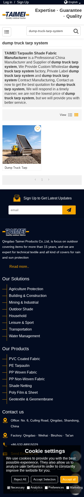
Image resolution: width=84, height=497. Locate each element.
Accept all (69, 479)
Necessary (18, 487)
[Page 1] (35, 179)
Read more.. (19, 266)
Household (17, 316)
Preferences (56, 487)
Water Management (24, 336)
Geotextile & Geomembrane (31, 399)
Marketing (76, 487)
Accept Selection (44, 479)
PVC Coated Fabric (24, 359)
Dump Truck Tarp (16, 167)
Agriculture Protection (26, 289)
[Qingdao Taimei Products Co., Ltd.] (15, 14)
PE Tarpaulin (19, 365)
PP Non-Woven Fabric (27, 379)
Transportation (20, 329)
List (70, 115)
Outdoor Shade (21, 309)
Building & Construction (28, 296)
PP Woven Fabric (23, 372)
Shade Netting (20, 386)
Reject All (20, 479)
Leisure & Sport (21, 322)
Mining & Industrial (24, 302)
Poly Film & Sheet (23, 392)
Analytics (36, 487)
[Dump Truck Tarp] (21, 144)
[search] (75, 30)
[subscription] (69, 209)
